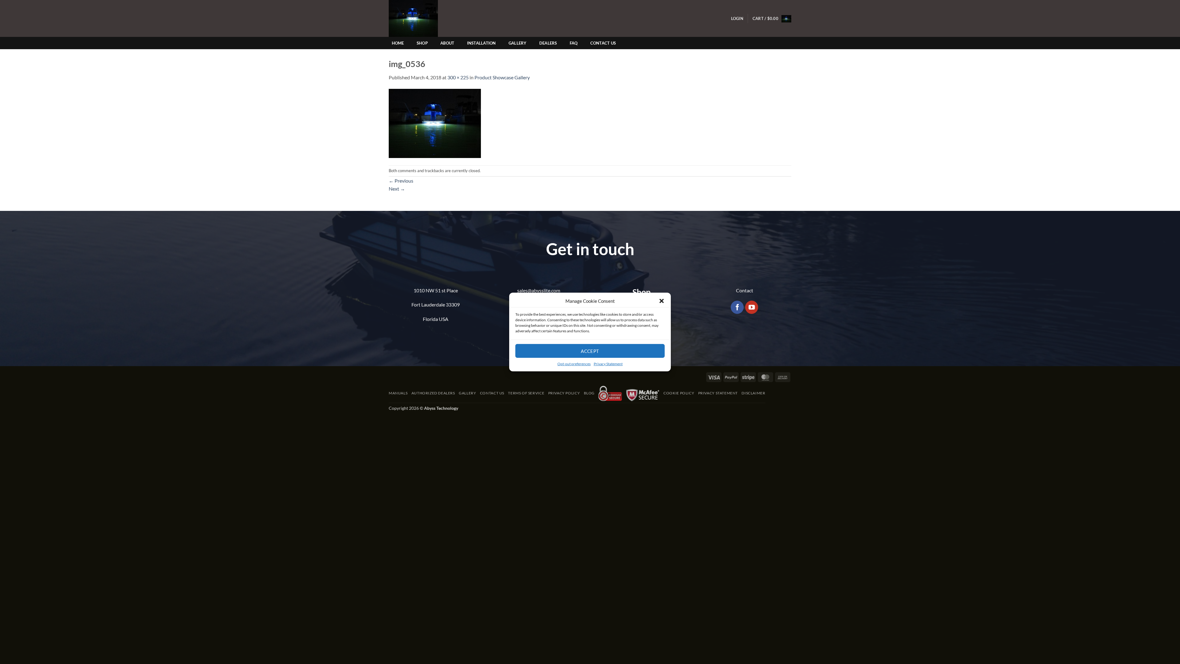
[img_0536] (435, 122)
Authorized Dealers (433, 393)
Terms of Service (526, 393)
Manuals (398, 393)
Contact (744, 290)
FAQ (574, 43)
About (447, 43)
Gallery (518, 43)
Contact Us (603, 43)
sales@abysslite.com (538, 290)
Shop (422, 43)
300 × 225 (458, 77)
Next (397, 189)
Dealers (548, 43)
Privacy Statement (608, 364)
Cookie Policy (678, 393)
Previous (401, 181)
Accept (590, 351)
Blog (589, 393)
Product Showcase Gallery (502, 77)
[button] (662, 301)
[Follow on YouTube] (751, 307)
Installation (481, 43)
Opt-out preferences (574, 364)
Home (398, 43)
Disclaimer (753, 393)
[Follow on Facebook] (737, 307)
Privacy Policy (564, 393)
